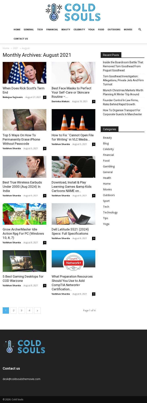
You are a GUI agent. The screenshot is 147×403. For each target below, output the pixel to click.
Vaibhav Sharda (12, 148)
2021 (15, 48)
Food (101, 29)
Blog (106, 143)
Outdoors (114, 29)
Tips (105, 218)
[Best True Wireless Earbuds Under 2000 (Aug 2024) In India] (24, 167)
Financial (52, 29)
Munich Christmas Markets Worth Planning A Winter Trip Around (123, 92)
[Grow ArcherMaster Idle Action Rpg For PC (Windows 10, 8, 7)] (24, 214)
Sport (106, 201)
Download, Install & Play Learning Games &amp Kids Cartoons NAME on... (71, 186)
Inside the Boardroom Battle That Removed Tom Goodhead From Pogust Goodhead (123, 66)
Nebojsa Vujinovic (13, 97)
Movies (128, 29)
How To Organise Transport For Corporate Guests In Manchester (122, 112)
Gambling (109, 166)
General (29, 29)
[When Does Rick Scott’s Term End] (24, 73)
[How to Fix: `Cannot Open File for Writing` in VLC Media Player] (73, 120)
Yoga (91, 29)
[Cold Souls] (73, 12)
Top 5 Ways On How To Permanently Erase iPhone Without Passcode (21, 139)
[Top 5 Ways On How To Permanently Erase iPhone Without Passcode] (24, 120)
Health (107, 178)
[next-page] (37, 310)
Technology (110, 212)
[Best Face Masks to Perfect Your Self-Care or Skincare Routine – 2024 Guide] (73, 73)
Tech (40, 29)
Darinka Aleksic (60, 101)
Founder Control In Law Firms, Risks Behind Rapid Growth (120, 102)
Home (17, 29)
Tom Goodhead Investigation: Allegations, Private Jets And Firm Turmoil (123, 80)
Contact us (21, 38)
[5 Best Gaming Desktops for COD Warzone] (24, 261)
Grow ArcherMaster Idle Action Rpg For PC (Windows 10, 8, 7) (23, 233)
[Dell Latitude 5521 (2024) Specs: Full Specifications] (73, 214)
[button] (139, 29)
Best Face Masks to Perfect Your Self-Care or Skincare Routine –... (71, 92)
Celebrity (79, 29)
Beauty (65, 29)
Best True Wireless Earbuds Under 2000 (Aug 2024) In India (22, 186)
